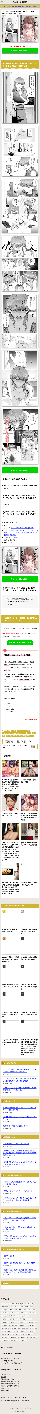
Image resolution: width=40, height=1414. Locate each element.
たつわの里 (15, 537)
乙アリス (22, 1310)
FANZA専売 (30, 532)
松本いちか (6, 1328)
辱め (12, 530)
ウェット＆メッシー (17, 1307)
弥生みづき (27, 1319)
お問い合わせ (29, 1408)
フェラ (28, 530)
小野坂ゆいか (6, 1319)
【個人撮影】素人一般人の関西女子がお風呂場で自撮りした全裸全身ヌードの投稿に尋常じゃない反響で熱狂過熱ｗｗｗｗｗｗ (19, 1153)
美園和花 (24, 1337)
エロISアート (5, 1390)
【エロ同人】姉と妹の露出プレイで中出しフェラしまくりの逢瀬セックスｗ (19, 1183)
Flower (4, 1304)
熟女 (4, 1334)
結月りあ (5, 1337)
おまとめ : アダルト (11, 1101)
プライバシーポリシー (18, 1408)
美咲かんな (15, 1337)
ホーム (9, 1408)
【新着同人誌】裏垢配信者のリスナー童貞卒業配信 (19, 1263)
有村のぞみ (33, 1322)
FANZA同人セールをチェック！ (20, 642)
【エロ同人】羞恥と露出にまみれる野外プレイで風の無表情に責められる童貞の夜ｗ (19, 1089)
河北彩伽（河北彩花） (8, 1331)
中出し (22, 530)
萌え (23, 532)
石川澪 (29, 1334)
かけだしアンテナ (10, 1063)
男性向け (15, 735)
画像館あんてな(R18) (7, 1379)
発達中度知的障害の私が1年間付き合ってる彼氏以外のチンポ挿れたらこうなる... (19, 1109)
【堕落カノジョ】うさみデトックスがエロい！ (17, 1191)
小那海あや (25, 1316)
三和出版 (13, 1310)
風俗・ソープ (8, 532)
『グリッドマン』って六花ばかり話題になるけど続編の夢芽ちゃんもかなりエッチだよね (19, 1219)
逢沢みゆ (14, 1340)
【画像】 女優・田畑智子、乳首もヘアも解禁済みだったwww (20, 1118)
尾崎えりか (17, 1319)
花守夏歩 (5, 1340)
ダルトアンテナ (6, 1388)
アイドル (5, 1307)
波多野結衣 (21, 1331)
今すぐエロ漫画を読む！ (20, 50)
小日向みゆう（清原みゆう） (10, 1316)
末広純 (22, 1325)
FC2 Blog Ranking (7, 1361)
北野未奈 (5, 1313)
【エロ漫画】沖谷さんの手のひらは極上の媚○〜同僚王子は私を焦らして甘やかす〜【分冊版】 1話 (19, 1199)
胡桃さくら (34, 1337)
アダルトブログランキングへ (10, 1358)
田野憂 (11, 1334)
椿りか (25, 1328)
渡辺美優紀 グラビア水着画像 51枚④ (15, 1126)
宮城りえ (33, 1313)
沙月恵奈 (33, 1328)
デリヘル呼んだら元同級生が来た (22, 528)
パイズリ (35, 530)
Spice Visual (29, 1304)
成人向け (13, 535)
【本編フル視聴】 (20, 2)
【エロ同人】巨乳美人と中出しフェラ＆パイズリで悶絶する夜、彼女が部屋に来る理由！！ (19, 1071)
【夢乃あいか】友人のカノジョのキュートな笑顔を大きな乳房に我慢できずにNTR (19, 1237)
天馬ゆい (24, 1313)
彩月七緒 (5, 1322)
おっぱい (17, 532)
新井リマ (14, 1322)
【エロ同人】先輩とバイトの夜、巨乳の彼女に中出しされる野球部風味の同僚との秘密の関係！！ (19, 1080)
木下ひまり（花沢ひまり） (9, 1325)
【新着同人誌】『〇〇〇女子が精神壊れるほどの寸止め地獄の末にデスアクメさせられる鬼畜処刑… (19, 1271)
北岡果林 (31, 1310)
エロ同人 (13, 731)
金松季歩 (23, 1340)
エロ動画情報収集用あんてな (14, 1211)
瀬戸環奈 (30, 1331)
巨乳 (17, 530)
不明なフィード (9, 1283)
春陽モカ (23, 1322)
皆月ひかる (20, 1334)
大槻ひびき (15, 1313)
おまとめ (3, 1377)
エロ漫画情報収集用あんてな (14, 1175)
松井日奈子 (31, 1325)
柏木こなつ (16, 1328)
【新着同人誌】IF (8, 1256)
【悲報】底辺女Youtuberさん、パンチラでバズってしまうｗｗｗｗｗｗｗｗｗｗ (19, 1163)
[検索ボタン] (38, 2)
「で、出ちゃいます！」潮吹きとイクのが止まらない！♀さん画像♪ (19, 1228)
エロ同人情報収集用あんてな (14, 1249)
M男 (12, 1304)
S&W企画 (19, 1304)
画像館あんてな (9, 1137)
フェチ (5, 1310)
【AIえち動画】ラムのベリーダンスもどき (16, 1144)
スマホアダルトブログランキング (11, 1363)
